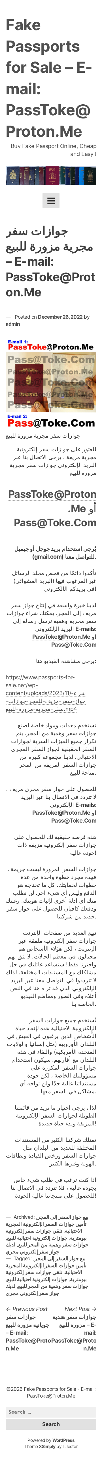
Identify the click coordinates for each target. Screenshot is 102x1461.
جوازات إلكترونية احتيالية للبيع (37, 1238)
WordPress (63, 1440)
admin (13, 324)
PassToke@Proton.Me (61, 636)
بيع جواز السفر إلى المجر (62, 1217)
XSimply (47, 1446)
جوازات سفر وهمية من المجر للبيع (53, 1245)
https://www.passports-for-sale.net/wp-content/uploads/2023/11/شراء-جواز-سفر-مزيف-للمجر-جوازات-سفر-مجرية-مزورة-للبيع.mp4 (46, 693)
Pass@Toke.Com (55, 522)
